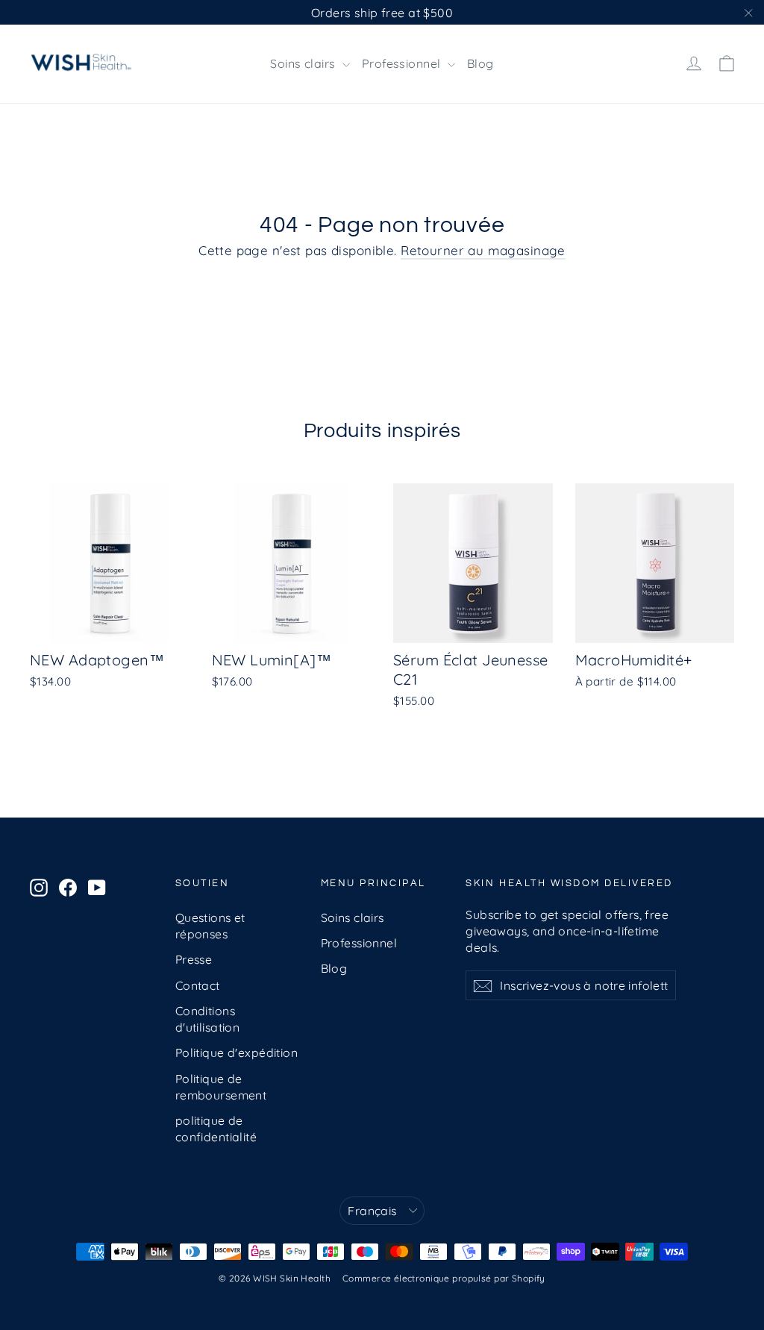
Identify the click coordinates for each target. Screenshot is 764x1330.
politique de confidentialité (216, 1128)
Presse (194, 959)
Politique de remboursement (221, 1086)
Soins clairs (304, 63)
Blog (480, 63)
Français (372, 1210)
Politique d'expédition (236, 1052)
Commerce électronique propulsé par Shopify (443, 1278)
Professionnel (403, 63)
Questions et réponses (210, 925)
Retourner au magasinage (483, 250)
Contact (197, 985)
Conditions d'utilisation (207, 1019)
